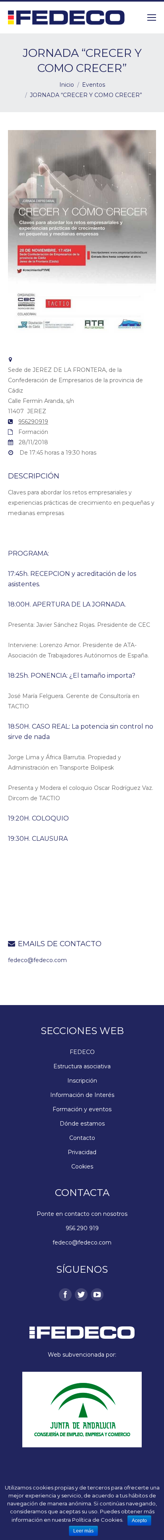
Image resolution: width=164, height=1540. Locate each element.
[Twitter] (79, 1293)
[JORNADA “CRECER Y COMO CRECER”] (82, 337)
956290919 (33, 421)
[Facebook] (63, 1293)
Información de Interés (82, 1095)
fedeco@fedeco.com (37, 960)
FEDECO (82, 1052)
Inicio (66, 84)
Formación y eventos (82, 1109)
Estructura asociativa (82, 1066)
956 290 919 (82, 1228)
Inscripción (82, 1080)
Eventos (93, 84)
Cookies (82, 1166)
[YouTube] (95, 1293)
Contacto (82, 1137)
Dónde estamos (82, 1123)
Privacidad (82, 1152)
